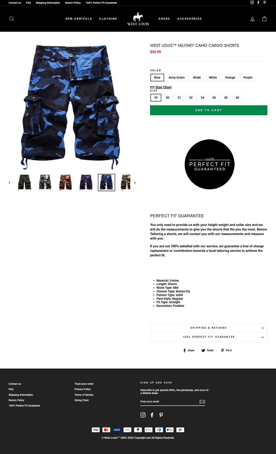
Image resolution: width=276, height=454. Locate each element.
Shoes (164, 18)
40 (237, 97)
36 (214, 97)
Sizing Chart (82, 400)
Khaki (197, 77)
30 (167, 97)
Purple (247, 77)
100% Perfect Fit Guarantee (101, 2)
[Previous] (11, 182)
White (213, 77)
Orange (230, 77)
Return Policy (73, 2)
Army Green (177, 77)
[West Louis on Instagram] (143, 415)
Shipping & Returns (208, 327)
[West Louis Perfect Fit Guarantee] (209, 188)
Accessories (189, 18)
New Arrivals (79, 18)
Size (154, 91)
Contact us (15, 2)
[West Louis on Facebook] (152, 415)
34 (202, 97)
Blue (157, 77)
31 (179, 97)
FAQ (28, 2)
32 (191, 97)
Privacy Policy (83, 389)
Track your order (84, 383)
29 (156, 97)
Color (155, 70)
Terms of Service (84, 394)
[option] (72, 107)
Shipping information (48, 2)
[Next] (133, 182)
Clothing (108, 18)
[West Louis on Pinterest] (161, 415)
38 (225, 97)
